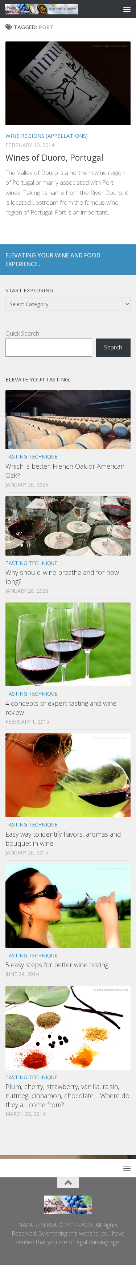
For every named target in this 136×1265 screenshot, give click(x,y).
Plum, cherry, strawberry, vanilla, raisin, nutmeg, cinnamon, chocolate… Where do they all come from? (67, 1095)
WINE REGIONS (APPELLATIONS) (46, 135)
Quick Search (22, 333)
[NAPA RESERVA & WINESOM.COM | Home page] (54, 9)
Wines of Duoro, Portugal (54, 157)
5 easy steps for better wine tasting (56, 964)
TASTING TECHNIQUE (31, 456)
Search (113, 347)
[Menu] (127, 9)
